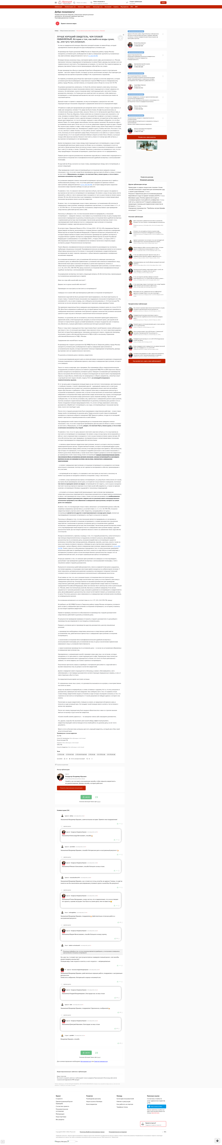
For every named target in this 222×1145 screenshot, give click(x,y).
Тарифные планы (122, 1107)
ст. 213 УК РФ (93, 56)
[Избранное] (123, 35)
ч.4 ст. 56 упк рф (111, 754)
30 (78, 758)
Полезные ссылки (153, 1096)
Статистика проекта (62, 1106)
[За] (118, 824)
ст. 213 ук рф (61, 754)
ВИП (136, 7)
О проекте (59, 1099)
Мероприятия (124, 7)
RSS (165, 1132)
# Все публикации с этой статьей (77, 738)
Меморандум (60, 1114)
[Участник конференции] (65, 969)
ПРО (132, 7)
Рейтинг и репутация (123, 1101)
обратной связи (155, 1113)
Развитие (89, 1096)
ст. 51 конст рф (70, 754)
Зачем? (99, 801)
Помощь (119, 1096)
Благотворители (91, 1104)
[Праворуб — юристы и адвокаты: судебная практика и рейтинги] (65, 2)
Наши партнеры (61, 1117)
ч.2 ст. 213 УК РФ (86, 184)
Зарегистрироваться (101, 1061)
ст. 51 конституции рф (81, 754)
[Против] (122, 824)
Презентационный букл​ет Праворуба (64, 1102)
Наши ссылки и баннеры (94, 1101)
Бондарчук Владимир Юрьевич (76, 776)
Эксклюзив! (108, 7)
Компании (81, 7)
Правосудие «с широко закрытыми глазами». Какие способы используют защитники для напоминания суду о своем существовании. (146, 189)
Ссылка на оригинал (62, 764)
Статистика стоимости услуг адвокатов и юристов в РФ (156, 1101)
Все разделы (60, 1119)
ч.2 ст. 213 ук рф (101, 754)
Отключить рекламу (147, 180)
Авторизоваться (86, 1061)
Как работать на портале (125, 1104)
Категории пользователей (125, 1099)
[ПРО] (63, 832)
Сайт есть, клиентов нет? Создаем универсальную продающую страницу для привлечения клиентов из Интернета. (145, 204)
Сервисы (116, 7)
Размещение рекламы (93, 1099)
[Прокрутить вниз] (217, 1140)
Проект (58, 1096)
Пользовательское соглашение (62, 1110)
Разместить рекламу (147, 177)
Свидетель (62, 747)
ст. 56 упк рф (92, 754)
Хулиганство (63, 738)
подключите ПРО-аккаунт (72, 1079)
